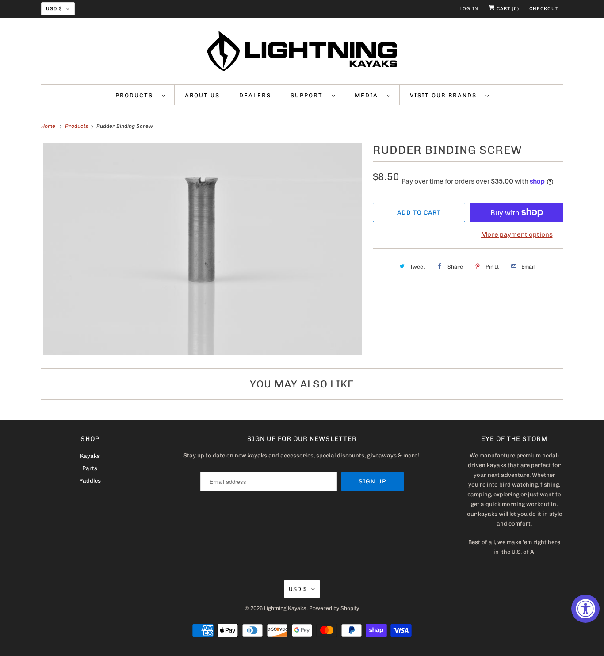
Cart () (507, 9)
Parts (89, 468)
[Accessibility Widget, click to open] (585, 609)
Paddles (90, 480)
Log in (468, 9)
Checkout (543, 9)
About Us (202, 95)
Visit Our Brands (445, 95)
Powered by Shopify (334, 608)
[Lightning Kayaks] (302, 53)
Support (309, 95)
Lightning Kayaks (285, 608)
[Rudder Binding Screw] (202, 249)
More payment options (517, 234)
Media (368, 95)
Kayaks (90, 456)
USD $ (54, 9)
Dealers (255, 95)
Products (136, 95)
